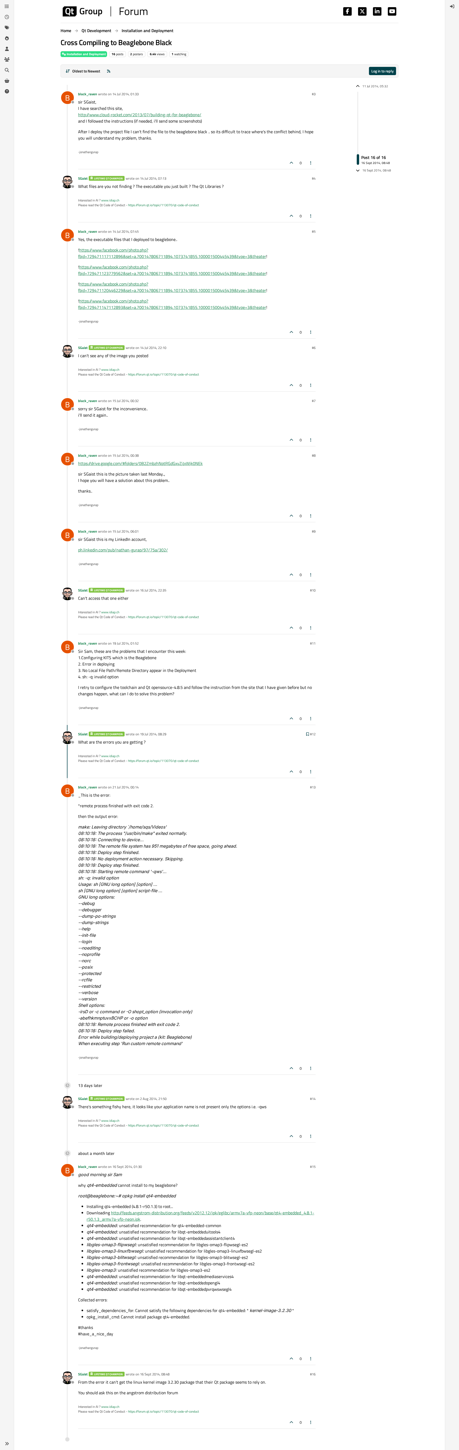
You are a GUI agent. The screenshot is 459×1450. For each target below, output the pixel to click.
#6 (314, 347)
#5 (314, 231)
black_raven (87, 94)
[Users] (7, 49)
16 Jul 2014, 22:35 (153, 590)
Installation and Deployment (86, 54)
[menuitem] (452, 6)
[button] (7, 1443)
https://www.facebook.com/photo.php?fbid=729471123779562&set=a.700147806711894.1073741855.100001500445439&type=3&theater (172, 270)
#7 (314, 400)
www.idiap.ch (110, 200)
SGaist (83, 178)
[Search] (7, 70)
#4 (314, 178)
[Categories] (7, 6)
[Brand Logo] (105, 11)
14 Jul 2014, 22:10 (153, 347)
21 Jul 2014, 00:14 (125, 787)
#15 (313, 1166)
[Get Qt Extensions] (7, 80)
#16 (313, 1374)
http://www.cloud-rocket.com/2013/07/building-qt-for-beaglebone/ (139, 114)
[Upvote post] (291, 163)
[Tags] (7, 27)
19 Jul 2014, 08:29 (153, 734)
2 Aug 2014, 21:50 (153, 1098)
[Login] (452, 6)
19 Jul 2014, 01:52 (125, 643)
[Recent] (7, 17)
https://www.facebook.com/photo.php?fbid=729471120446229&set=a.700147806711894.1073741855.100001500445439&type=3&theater (172, 287)
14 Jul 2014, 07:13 (153, 178)
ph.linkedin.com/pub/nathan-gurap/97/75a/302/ (123, 550)
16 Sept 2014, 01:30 (127, 1166)
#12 (313, 734)
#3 (314, 94)
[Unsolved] (7, 91)
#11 (313, 643)
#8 (314, 455)
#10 (313, 590)
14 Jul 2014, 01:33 (125, 94)
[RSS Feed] (109, 71)
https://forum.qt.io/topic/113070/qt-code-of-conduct (163, 205)
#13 (313, 787)
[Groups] (7, 59)
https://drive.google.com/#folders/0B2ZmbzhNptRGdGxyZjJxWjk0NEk (140, 463)
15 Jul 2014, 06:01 (125, 531)
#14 (313, 1098)
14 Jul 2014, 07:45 (125, 231)
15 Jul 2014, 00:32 (125, 400)
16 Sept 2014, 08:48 (154, 1374)
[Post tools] (311, 163)
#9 (314, 531)
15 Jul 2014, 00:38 (125, 455)
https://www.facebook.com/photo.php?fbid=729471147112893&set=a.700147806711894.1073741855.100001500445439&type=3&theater (172, 304)
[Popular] (7, 38)
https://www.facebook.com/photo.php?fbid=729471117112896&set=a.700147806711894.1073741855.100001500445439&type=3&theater (172, 253)
